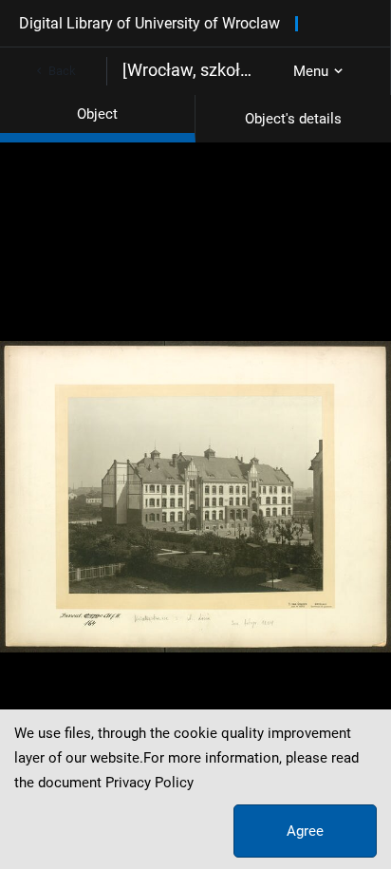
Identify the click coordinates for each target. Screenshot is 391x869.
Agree (305, 831)
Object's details (293, 118)
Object (97, 114)
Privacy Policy (149, 782)
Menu (310, 71)
